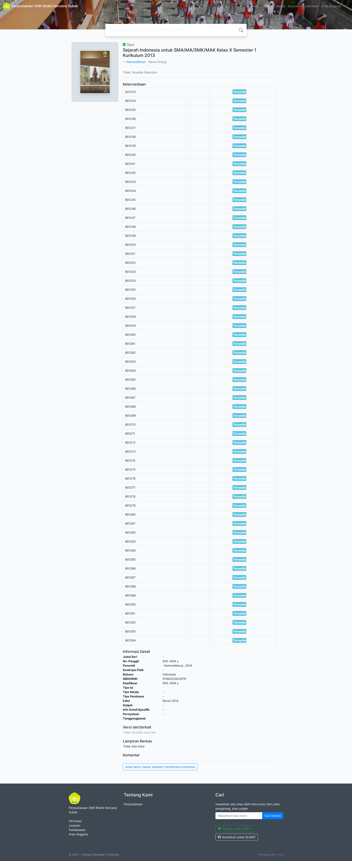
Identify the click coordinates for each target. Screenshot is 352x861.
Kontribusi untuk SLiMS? (239, 837)
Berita (281, 6)
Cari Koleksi (273, 816)
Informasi (267, 6)
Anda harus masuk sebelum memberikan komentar (160, 767)
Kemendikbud (136, 62)
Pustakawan (310, 6)
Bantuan (293, 6)
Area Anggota (331, 6)
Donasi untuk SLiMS (236, 829)
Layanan (74, 825)
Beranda (252, 6)
